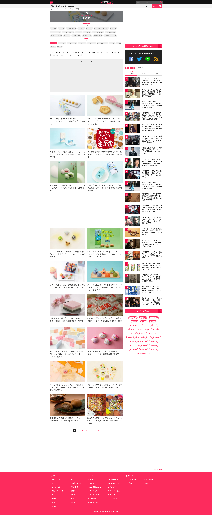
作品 (119, 43)
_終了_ (82, 28)
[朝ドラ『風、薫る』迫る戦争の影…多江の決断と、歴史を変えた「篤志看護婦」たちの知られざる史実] (132, 94)
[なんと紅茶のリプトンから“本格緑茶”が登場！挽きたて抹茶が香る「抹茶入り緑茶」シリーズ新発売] (132, 267)
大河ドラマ (154, 318)
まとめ (62, 28)
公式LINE (148, 59)
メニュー (51, 2)
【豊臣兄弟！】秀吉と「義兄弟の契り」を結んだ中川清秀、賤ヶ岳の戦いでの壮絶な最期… (152, 255)
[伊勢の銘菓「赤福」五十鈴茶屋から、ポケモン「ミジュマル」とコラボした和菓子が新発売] (67, 106)
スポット (83, 43)
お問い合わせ (112, 487)
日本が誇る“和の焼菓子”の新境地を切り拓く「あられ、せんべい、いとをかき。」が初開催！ (104, 154)
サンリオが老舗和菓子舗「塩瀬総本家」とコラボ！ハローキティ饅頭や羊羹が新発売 (105, 352)
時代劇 (155, 330)
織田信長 (153, 334)
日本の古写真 (111, 32)
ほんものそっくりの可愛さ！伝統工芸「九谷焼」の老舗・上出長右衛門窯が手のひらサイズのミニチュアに (152, 289)
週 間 (143, 73)
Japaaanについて (113, 483)
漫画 (147, 330)
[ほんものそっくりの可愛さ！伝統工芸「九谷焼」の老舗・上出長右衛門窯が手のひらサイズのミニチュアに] (132, 291)
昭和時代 (134, 350)
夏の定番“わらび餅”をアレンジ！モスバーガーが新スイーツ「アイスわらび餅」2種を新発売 (67, 187)
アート (90, 28)
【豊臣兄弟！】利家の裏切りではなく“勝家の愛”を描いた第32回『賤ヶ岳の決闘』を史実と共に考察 (152, 220)
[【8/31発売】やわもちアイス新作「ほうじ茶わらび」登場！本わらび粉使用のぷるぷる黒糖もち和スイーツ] (132, 233)
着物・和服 (88, 36)
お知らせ (92, 483)
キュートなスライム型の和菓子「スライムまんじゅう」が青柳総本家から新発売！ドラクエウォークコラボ (105, 254)
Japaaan (106, 2)
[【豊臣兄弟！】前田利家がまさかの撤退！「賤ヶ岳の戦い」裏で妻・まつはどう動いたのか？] (132, 175)
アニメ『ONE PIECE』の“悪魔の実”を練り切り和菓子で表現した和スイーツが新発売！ (67, 286)
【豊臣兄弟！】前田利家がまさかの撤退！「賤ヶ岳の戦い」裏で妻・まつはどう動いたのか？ (152, 174)
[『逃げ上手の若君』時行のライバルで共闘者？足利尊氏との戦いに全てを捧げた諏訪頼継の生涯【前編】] (132, 105)
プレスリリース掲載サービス (143, 46)
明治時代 (131, 338)
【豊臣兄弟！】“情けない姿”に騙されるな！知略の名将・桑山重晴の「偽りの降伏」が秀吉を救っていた (152, 81)
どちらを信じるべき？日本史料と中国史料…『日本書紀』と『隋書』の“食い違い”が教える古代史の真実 (152, 127)
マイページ (93, 491)
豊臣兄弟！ (143, 342)
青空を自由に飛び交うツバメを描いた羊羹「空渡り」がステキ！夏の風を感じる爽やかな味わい (105, 187)
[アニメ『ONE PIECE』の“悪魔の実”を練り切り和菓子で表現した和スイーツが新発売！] (67, 272)
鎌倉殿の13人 (144, 353)
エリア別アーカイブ (95, 495)
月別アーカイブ (113, 495)
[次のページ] (98, 430)
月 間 (155, 73)
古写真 (54, 506)
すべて (54, 28)
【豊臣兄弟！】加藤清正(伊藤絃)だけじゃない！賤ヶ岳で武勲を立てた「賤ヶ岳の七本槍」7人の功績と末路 (152, 116)
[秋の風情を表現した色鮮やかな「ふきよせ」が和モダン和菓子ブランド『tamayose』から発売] (105, 405)
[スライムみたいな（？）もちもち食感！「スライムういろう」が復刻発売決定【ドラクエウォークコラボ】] (105, 272)
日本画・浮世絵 (57, 36)
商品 (53, 47)
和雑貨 (88, 32)
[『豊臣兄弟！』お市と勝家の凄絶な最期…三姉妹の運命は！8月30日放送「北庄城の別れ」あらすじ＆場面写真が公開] (132, 302)
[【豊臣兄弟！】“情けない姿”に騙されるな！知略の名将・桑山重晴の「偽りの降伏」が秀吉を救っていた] (132, 82)
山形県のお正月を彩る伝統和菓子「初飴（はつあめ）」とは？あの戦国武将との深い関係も (105, 320)
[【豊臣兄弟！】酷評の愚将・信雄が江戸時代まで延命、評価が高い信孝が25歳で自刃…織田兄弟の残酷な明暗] (132, 163)
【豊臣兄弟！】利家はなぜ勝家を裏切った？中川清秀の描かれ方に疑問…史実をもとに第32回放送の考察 (152, 139)
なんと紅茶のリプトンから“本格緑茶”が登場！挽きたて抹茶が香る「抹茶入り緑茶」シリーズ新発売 (152, 266)
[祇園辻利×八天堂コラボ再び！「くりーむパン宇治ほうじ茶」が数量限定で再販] (67, 405)
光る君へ (144, 350)
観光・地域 (98, 36)
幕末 (140, 330)
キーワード (73, 43)
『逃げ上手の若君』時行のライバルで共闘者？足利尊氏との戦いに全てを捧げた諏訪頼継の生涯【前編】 (152, 104)
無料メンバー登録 (114, 491)
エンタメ (74, 498)
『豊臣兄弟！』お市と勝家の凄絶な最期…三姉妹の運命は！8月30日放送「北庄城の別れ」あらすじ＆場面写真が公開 (152, 302)
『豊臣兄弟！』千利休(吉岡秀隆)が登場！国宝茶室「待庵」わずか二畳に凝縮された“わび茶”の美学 (152, 197)
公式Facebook (131, 59)
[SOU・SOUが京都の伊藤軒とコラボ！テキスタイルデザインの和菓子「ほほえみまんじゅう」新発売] (105, 106)
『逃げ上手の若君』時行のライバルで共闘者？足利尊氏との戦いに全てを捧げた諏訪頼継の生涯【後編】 (152, 185)
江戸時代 (134, 318)
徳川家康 (141, 338)
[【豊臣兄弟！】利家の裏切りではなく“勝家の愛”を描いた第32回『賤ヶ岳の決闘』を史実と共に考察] (132, 221)
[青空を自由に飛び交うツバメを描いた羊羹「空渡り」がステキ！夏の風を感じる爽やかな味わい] (105, 172)
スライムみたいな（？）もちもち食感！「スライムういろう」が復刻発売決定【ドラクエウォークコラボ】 (105, 287)
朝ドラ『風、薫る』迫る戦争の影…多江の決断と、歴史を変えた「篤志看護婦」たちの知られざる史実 (152, 93)
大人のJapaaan (98, 32)
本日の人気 (93, 498)
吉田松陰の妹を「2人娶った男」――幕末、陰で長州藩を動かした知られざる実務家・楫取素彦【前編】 (152, 278)
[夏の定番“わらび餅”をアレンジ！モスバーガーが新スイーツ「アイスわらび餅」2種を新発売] (67, 172)
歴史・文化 (77, 36)
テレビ (134, 334)
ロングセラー (136, 326)
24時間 (131, 73)
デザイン (158, 338)
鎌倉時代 (154, 346)
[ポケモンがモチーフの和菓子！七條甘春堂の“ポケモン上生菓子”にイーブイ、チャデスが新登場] (67, 239)
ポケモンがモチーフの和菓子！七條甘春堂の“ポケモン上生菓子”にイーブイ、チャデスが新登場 (67, 254)
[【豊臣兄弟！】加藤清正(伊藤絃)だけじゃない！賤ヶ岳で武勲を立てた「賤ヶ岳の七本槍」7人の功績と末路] (132, 117)
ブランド (92, 43)
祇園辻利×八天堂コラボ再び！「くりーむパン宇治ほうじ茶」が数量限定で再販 (67, 419)
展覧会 (145, 346)
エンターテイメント (102, 28)
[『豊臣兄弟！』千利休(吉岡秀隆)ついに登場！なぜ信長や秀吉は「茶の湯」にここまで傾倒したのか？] (132, 244)
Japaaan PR (72, 28)
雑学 (155, 326)
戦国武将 (153, 322)
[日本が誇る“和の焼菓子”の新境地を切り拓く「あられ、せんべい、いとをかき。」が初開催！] (105, 139)
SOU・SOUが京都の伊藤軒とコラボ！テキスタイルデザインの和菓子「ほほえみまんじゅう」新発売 (105, 121)
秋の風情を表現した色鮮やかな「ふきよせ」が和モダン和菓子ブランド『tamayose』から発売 (105, 420)
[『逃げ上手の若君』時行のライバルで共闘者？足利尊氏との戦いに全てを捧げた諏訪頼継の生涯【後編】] (132, 186)
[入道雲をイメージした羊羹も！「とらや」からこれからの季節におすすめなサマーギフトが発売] (67, 139)
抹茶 (149, 338)
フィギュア (135, 346)
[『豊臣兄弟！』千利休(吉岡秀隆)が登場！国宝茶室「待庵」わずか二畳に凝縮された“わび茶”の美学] (132, 198)
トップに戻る (157, 470)
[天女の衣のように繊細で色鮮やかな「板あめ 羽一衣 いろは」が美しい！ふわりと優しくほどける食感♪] (67, 338)
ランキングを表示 (143, 311)
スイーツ (147, 326)
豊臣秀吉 (154, 342)
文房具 (134, 342)
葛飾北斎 (154, 350)
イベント (63, 43)
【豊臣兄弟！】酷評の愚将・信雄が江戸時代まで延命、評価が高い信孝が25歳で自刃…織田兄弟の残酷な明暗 (152, 162)
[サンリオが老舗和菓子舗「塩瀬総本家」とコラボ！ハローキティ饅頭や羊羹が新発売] (105, 338)
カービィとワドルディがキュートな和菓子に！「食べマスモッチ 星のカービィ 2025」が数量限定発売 (67, 387)
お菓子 (133, 330)
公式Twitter (139, 59)
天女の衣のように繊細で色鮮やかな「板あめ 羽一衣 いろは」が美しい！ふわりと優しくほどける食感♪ (67, 354)
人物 (112, 43)
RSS (156, 59)
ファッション (56, 32)
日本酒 (68, 36)
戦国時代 (144, 318)
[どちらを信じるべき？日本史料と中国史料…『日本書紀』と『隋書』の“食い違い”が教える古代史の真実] (132, 129)
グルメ (72, 9)
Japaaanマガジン (62, 9)
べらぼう (144, 334)
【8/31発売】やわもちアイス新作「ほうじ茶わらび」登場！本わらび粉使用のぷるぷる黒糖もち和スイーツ (152, 232)
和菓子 (77, 9)
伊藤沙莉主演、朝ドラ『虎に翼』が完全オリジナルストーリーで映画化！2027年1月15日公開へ (152, 151)
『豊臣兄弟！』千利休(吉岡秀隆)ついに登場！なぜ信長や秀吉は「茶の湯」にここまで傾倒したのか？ (152, 243)
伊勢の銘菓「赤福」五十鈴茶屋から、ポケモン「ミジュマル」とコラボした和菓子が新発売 (67, 121)
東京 (60, 47)
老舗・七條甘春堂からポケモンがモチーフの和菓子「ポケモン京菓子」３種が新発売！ (105, 386)
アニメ (144, 322)
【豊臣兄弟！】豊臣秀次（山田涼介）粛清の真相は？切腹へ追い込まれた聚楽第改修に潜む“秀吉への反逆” (152, 208)
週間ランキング (113, 498)
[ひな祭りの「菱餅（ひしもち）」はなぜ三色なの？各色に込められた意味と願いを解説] (67, 305)
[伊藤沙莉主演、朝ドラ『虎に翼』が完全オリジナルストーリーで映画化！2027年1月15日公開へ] (132, 152)
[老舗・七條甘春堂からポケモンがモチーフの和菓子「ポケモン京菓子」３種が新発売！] (105, 372)
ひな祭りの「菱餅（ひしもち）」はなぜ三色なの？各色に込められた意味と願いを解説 (67, 319)
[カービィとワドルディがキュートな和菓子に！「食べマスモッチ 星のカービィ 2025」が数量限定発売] (67, 372)
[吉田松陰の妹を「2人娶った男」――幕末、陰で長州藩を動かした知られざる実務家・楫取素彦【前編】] (132, 279)
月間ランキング (94, 502)
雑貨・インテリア (111, 36)
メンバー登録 (157, 6)
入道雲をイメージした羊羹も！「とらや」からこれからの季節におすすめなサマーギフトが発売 (67, 154)
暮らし (54, 502)
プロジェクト (103, 43)
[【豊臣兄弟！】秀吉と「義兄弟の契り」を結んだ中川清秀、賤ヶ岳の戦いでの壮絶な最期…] (132, 256)
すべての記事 (56, 479)
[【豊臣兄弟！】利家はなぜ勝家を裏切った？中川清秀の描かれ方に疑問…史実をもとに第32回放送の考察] (132, 140)
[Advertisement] (68, 77)
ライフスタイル (69, 32)
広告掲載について (95, 487)
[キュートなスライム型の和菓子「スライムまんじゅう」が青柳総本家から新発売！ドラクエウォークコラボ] (105, 239)
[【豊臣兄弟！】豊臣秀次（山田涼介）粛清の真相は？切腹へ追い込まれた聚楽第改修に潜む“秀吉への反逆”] (132, 210)
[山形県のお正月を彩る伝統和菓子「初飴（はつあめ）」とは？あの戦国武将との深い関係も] (105, 305)
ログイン (149, 6)
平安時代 (135, 322)
